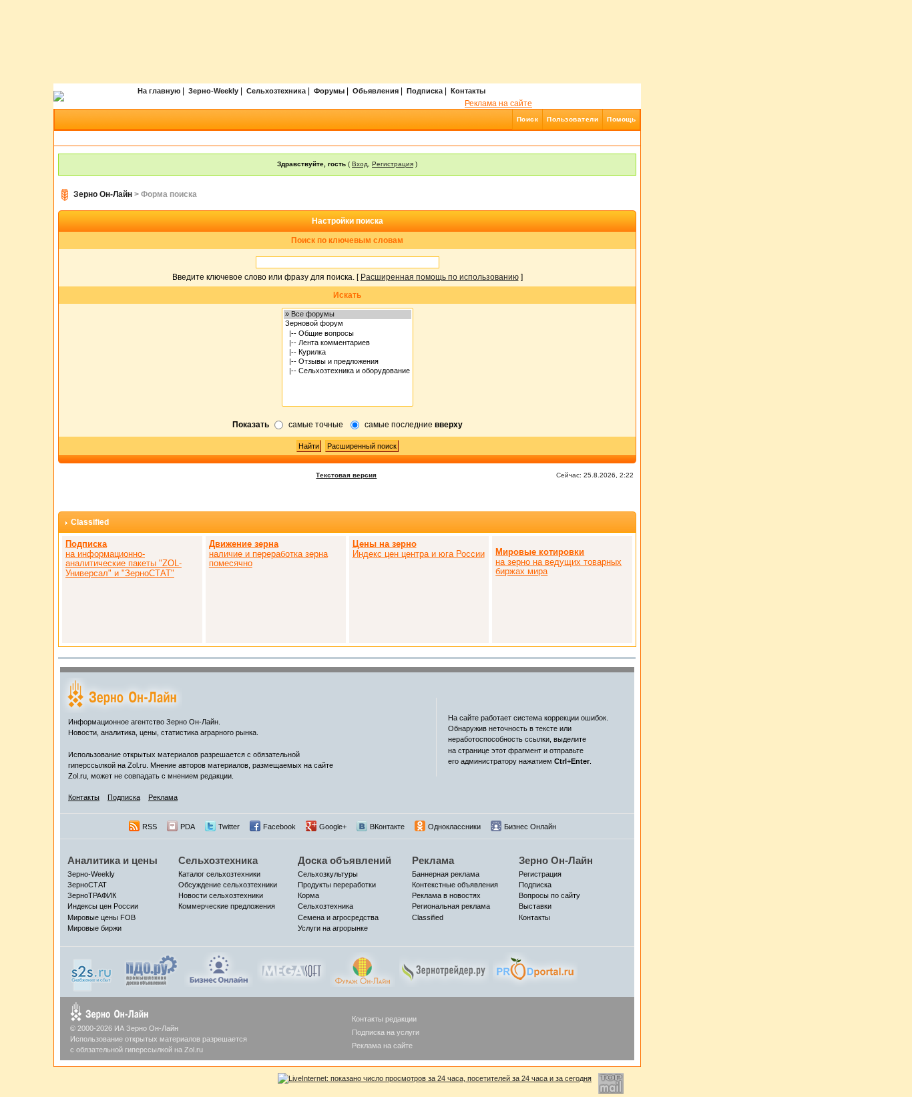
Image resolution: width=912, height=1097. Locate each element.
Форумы (329, 91)
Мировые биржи (94, 928)
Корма (308, 895)
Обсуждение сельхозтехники (227, 885)
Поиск (528, 119)
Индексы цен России (102, 906)
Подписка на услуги (385, 1032)
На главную (159, 91)
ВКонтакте (387, 827)
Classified (90, 522)
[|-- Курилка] (347, 352)
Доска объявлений (344, 860)
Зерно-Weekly (213, 91)
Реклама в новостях (446, 895)
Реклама (163, 797)
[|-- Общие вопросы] (347, 334)
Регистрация (392, 164)
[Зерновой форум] (347, 323)
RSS (149, 827)
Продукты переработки (337, 885)
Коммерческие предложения (226, 906)
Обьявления (376, 91)
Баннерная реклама (445, 874)
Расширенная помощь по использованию (440, 277)
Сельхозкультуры (328, 874)
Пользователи (572, 119)
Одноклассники (454, 827)
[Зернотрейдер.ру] (444, 968)
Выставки (535, 906)
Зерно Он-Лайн (102, 194)
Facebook (279, 827)
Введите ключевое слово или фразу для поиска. (263, 277)
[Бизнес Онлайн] (218, 968)
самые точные (315, 424)
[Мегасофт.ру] (291, 968)
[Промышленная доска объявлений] (151, 970)
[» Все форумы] (347, 314)
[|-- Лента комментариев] (347, 343)
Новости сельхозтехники (220, 895)
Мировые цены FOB (101, 917)
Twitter (229, 827)
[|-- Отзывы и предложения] (347, 362)
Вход (360, 164)
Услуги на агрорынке (333, 928)
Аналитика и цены (112, 860)
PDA (187, 827)
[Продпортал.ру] (535, 968)
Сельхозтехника (276, 91)
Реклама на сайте (498, 103)
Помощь (621, 119)
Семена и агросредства (338, 917)
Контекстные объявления (455, 885)
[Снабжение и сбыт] (92, 971)
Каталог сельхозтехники (219, 874)
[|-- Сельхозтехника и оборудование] (347, 371)
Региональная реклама (451, 906)
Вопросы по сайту (549, 895)
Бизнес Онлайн (530, 827)
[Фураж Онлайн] (362, 968)
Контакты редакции (384, 1019)
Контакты (468, 91)
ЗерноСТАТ (87, 885)
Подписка (425, 91)
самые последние (414, 424)
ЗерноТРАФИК (91, 895)
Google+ (333, 827)
